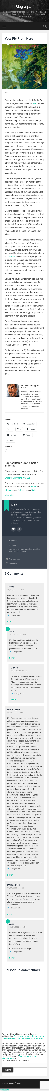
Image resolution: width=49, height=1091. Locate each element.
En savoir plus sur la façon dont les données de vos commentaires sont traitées (23, 1037)
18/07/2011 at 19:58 (17, 634)
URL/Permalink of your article (15, 1060)
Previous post (14, 559)
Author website (19, 529)
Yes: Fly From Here (19, 38)
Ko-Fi (33, 486)
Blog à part (25, 7)
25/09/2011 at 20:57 (15, 713)
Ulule (33, 490)
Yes (34, 103)
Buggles (28, 549)
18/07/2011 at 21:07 (19, 671)
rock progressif (19, 551)
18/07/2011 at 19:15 (15, 590)
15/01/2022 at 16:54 (17, 927)
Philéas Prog (13, 885)
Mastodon (9, 495)
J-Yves (10, 587)
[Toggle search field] (45, 26)
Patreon (21, 490)
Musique (12, 545)
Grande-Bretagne (16, 549)
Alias (11, 631)
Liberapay (9, 490)
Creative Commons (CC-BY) (17, 478)
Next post (13, 563)
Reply (10, 622)
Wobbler (11, 256)
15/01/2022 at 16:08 (15, 888)
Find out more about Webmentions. (19, 1057)
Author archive (13, 529)
